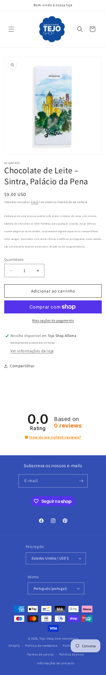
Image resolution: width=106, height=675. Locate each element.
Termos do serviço (40, 654)
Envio (34, 202)
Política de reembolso (41, 646)
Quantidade (13, 259)
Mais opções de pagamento (53, 320)
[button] (11, 29)
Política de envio (71, 654)
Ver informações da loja (32, 350)
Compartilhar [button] (22, 365)
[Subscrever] (81, 481)
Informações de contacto (55, 663)
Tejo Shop (46, 638)
